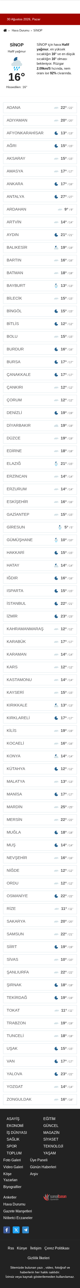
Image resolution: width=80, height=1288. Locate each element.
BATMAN (40, 273)
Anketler (9, 1197)
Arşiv (34, 1174)
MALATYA (40, 781)
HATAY (40, 565)
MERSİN (40, 819)
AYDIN (40, 234)
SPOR (12, 1146)
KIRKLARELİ (40, 718)
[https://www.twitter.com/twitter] (16, 1229)
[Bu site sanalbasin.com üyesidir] (54, 1197)
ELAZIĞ (40, 463)
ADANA (40, 107)
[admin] (25, 1229)
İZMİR (40, 616)
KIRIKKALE (40, 705)
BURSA (40, 362)
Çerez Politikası (56, 1248)
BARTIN (40, 260)
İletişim (35, 1248)
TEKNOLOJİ (53, 1146)
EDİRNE (40, 451)
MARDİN (40, 807)
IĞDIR (40, 578)
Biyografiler (12, 1187)
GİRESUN (40, 527)
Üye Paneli (39, 1160)
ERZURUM (40, 489)
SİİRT (40, 946)
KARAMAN (40, 654)
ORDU (40, 883)
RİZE (40, 908)
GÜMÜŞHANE (40, 540)
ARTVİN (40, 222)
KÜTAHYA (40, 768)
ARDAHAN (40, 209)
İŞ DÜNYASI (17, 1133)
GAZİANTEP (40, 514)
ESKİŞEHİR (40, 501)
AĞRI (40, 145)
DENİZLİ (40, 412)
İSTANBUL (40, 603)
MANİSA (40, 794)
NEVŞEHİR (40, 857)
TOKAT (40, 1010)
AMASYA (40, 171)
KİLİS (40, 730)
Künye (22, 1248)
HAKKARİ (40, 552)
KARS (40, 667)
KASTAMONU (40, 679)
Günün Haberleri (43, 1167)
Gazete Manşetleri (17, 1211)
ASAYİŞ (13, 1119)
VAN (40, 1061)
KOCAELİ (40, 743)
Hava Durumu (20, 30)
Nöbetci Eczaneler (17, 1218)
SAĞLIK (13, 1139)
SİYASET (50, 1139)
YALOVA (40, 1074)
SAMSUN (40, 934)
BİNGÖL (40, 311)
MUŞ (40, 845)
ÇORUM (40, 400)
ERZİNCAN (40, 476)
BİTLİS (40, 323)
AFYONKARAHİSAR (40, 133)
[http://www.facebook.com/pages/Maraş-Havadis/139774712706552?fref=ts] (6, 1229)
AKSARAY (40, 158)
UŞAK (40, 1048)
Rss (11, 1248)
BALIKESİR (40, 247)
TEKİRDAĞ (40, 997)
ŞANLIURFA (40, 972)
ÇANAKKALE (40, 374)
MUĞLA (40, 832)
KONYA (40, 756)
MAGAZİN (51, 1133)
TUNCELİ (40, 1035)
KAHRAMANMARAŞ (40, 629)
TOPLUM (14, 1153)
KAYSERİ (40, 692)
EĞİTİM (49, 1119)
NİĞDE (40, 870)
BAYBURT (40, 285)
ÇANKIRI (40, 387)
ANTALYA (40, 196)
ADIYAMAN (40, 120)
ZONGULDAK (40, 1099)
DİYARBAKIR (40, 425)
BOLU (40, 336)
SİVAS (40, 959)
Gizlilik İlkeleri (39, 1258)
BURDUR (40, 349)
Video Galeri (13, 1167)
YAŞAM (49, 1153)
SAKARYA (40, 921)
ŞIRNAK (40, 985)
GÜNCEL (50, 1126)
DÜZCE (40, 438)
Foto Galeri (12, 1160)
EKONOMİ (15, 1126)
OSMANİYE (40, 896)
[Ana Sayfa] (5, 31)
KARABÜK (40, 641)
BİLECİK (40, 298)
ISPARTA (40, 590)
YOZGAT (40, 1086)
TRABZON (40, 1023)
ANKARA (40, 184)
